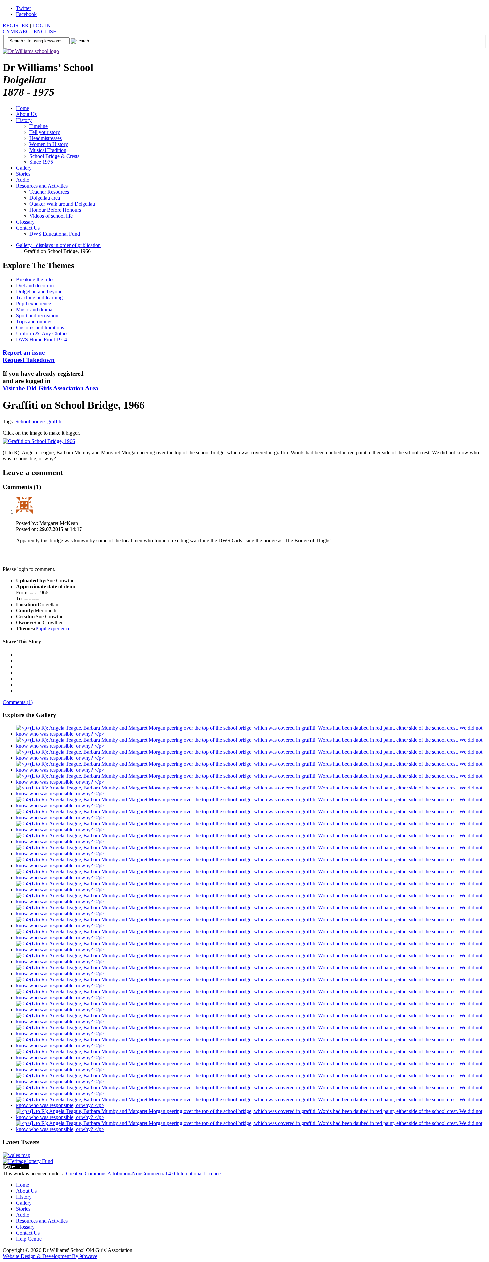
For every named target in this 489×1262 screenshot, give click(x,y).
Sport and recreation (37, 315)
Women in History (48, 144)
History (24, 120)
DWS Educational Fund (54, 234)
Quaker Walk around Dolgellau (62, 204)
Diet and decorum (35, 285)
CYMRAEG (16, 31)
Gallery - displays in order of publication (58, 245)
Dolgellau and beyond (39, 291)
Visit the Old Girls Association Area (50, 388)
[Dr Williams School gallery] (251, 734)
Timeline (38, 126)
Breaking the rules (35, 279)
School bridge (30, 421)
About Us (26, 114)
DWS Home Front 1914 (41, 339)
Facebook (26, 14)
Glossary (25, 222)
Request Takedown (29, 356)
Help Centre (29, 1239)
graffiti (53, 421)
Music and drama (34, 309)
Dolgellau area (44, 198)
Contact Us (28, 228)
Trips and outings (34, 321)
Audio (22, 180)
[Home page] (31, 51)
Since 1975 (41, 162)
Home (22, 108)
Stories (23, 174)
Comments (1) (18, 702)
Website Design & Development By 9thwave (50, 1256)
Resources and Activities (42, 186)
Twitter (23, 8)
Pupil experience (33, 303)
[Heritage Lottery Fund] (28, 1161)
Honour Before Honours (55, 210)
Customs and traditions (40, 327)
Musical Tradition (47, 150)
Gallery (24, 168)
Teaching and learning (39, 297)
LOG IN (41, 25)
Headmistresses (45, 138)
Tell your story (44, 132)
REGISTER (16, 25)
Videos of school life (51, 216)
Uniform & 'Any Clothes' (42, 333)
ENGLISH (45, 31)
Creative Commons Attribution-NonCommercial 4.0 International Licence (143, 1173)
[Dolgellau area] (16, 1155)
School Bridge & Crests (54, 156)
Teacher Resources (49, 192)
